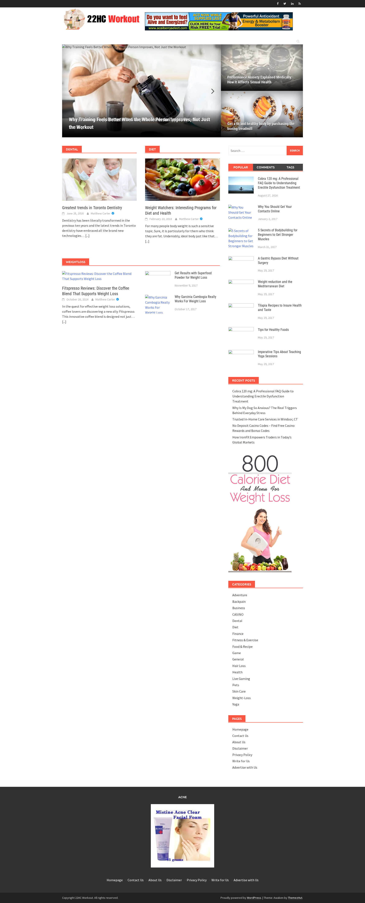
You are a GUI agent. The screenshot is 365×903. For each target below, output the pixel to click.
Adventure (239, 595)
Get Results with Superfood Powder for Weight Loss (193, 275)
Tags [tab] (290, 167)
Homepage (240, 729)
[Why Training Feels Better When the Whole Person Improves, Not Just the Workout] (141, 90)
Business (238, 608)
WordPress (254, 898)
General (238, 659)
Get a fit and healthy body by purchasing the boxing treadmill (260, 126)
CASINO (238, 614)
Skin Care (239, 691)
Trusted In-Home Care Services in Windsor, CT (265, 419)
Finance (238, 634)
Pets (235, 685)
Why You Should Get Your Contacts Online (275, 209)
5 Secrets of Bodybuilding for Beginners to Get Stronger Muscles (277, 234)
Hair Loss (239, 666)
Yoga (235, 704)
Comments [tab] (266, 167)
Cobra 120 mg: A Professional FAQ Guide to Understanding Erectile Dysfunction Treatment (279, 183)
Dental (237, 621)
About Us (238, 742)
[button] (210, 91)
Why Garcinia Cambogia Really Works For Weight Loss (195, 299)
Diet (235, 627)
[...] (87, 235)
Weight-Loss (241, 698)
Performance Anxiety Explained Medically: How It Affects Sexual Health (259, 79)
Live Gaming (241, 679)
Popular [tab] (240, 167)
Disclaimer (240, 748)
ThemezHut (295, 898)
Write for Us (241, 761)
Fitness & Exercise (245, 640)
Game (236, 653)
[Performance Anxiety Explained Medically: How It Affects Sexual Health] (262, 67)
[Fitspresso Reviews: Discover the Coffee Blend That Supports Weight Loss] (99, 276)
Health (237, 672)
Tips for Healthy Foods (273, 330)
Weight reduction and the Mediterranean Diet (275, 284)
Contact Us (240, 736)
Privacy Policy (242, 755)
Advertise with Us (244, 767)
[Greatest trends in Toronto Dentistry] (99, 179)
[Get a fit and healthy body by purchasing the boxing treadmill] (262, 114)
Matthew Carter (100, 213)
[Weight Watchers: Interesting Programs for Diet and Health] (182, 179)
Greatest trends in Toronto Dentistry (92, 207)
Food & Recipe (242, 646)
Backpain (239, 601)
